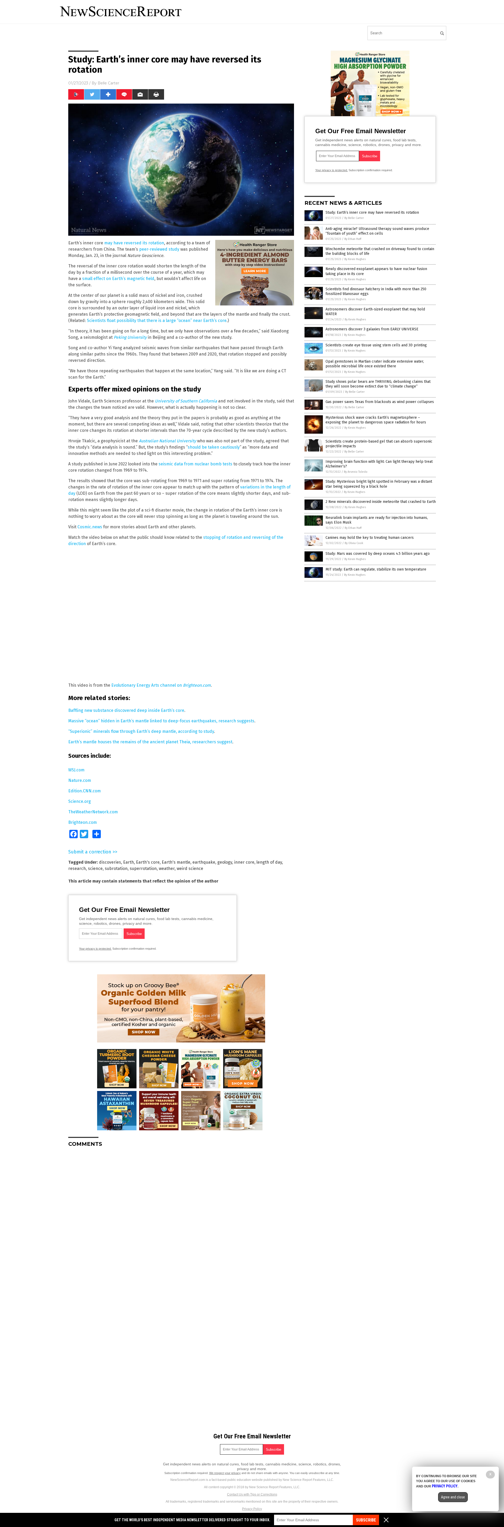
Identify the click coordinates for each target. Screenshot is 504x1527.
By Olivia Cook (354, 543)
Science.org (79, 801)
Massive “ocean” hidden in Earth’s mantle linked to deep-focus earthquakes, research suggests (161, 720)
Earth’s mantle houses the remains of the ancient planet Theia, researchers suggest (150, 741)
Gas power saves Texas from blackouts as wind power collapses (380, 402)
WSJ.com (76, 769)
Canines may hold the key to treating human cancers (370, 537)
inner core (244, 862)
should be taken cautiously (214, 447)
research (77, 868)
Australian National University (167, 440)
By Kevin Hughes (355, 259)
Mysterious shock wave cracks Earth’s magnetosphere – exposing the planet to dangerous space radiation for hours (376, 419)
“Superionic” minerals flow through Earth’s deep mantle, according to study (141, 731)
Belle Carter (108, 83)
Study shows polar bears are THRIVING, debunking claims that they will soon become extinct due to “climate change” (378, 384)
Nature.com (79, 780)
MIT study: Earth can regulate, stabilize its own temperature (376, 569)
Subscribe (366, 1520)
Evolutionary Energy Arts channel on (161, 685)
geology (224, 862)
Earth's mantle (176, 862)
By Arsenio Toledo (356, 472)
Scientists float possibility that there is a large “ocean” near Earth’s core (157, 320)
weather (167, 868)
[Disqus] (181, 1216)
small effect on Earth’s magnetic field (117, 278)
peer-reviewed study (159, 249)
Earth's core (148, 862)
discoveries (110, 862)
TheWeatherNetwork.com (93, 811)
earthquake (203, 862)
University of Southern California (186, 401)
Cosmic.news (89, 526)
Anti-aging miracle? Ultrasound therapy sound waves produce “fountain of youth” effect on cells (377, 231)
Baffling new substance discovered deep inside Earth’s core (126, 710)
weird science (190, 868)
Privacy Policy (252, 1509)
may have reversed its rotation (134, 242)
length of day (269, 862)
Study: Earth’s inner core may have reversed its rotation (372, 212)
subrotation (116, 868)
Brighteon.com (82, 822)
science (95, 868)
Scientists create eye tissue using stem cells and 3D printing (376, 345)
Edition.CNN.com (84, 790)
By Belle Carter (354, 218)
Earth (128, 862)
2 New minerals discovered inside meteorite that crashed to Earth (381, 501)
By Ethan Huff (352, 239)
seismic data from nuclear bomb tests (195, 463)
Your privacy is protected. (95, 948)
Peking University (130, 337)
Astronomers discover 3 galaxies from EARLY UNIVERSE (372, 329)
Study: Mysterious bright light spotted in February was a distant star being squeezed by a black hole (379, 483)
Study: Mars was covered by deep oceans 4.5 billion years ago (378, 553)
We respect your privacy (225, 1473)
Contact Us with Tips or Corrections (252, 1494)
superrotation (143, 868)
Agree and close (453, 1497)
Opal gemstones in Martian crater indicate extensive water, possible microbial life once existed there (375, 363)
